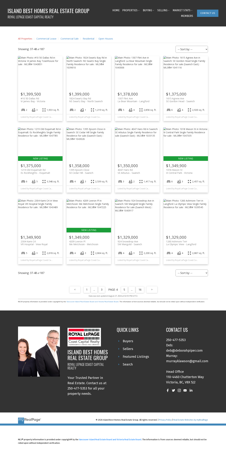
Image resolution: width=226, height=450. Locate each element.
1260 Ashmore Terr (181, 243)
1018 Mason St (179, 171)
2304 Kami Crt (34, 243)
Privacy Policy (165, 420)
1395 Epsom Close (81, 171)
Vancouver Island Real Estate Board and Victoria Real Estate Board (92, 302)
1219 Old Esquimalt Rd (35, 171)
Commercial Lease (46, 38)
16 (139, 289)
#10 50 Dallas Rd (33, 100)
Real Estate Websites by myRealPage (190, 420)
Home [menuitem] (116, 10)
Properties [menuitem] (129, 10)
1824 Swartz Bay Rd (86, 100)
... (94, 289)
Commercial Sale (70, 38)
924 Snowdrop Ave (130, 243)
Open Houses (105, 38)
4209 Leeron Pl (83, 243)
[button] (207, 13)
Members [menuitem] (187, 16)
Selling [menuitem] (162, 10)
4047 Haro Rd (129, 171)
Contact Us (207, 13)
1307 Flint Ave (133, 100)
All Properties (25, 38)
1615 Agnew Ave (180, 100)
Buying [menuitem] (147, 10)
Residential (88, 38)
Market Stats (181, 10)
